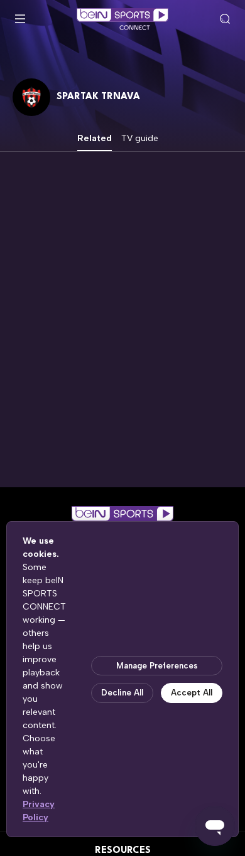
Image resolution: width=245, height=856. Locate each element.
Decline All (122, 692)
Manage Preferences (157, 665)
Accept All (191, 692)
